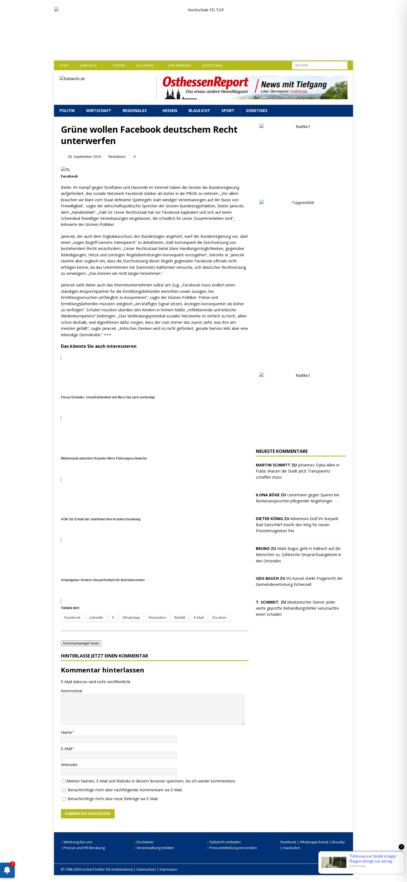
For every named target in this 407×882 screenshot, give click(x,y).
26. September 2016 (84, 156)
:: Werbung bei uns (76, 841)
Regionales (135, 110)
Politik (67, 110)
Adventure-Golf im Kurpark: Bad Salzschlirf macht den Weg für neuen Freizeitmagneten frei (297, 525)
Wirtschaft (98, 110)
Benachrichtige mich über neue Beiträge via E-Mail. (113, 798)
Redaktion (117, 156)
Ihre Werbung (179, 65)
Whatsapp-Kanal (314, 841)
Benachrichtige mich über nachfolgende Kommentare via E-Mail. (125, 789)
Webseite (69, 764)
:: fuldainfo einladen (224, 841)
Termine (118, 65)
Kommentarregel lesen (81, 643)
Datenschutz (146, 869)
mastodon (291, 847)
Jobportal (88, 65)
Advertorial (212, 65)
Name (66, 732)
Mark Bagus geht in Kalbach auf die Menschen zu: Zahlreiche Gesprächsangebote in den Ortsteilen (298, 554)
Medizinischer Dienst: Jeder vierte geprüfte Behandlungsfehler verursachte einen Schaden (297, 608)
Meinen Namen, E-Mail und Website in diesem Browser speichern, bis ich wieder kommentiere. (151, 781)
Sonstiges (256, 110)
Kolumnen (144, 65)
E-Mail (66, 748)
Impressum (168, 869)
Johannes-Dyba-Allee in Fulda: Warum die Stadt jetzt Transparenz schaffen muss (297, 471)
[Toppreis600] (300, 362)
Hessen (170, 110)
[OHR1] (251, 96)
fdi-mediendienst (119, 869)
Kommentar (72, 690)
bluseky (338, 841)
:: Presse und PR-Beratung (83, 847)
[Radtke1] (300, 189)
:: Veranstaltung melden (154, 847)
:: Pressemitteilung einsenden (232, 847)
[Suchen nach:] (319, 64)
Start (64, 65)
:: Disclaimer (144, 841)
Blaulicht (199, 110)
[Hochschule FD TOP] (203, 49)
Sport (228, 110)
